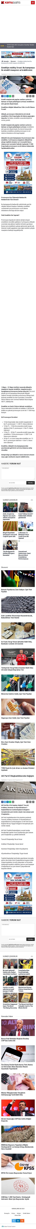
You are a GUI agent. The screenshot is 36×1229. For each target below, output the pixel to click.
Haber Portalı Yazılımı (9, 1226)
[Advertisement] (18, 24)
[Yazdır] (13, 96)
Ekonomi (13, 61)
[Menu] (32, 2)
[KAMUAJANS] (10, 2)
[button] (27, 96)
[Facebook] (2, 96)
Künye (13, 1213)
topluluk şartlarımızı (14, 488)
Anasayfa (6, 61)
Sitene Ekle (18, 1215)
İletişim (19, 1213)
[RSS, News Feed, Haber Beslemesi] (22, 1220)
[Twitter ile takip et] (14, 1220)
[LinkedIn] (7, 96)
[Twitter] (5, 96)
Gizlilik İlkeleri (26, 1213)
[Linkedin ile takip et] (18, 1220)
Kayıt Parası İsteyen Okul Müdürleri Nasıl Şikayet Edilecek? (21, 46)
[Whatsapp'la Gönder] (10, 96)
